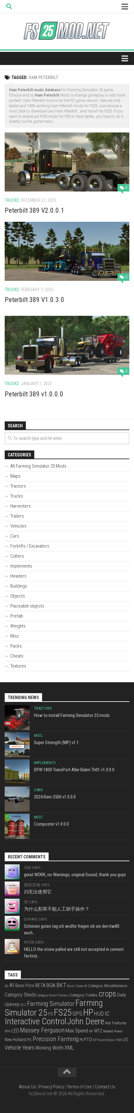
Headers (18, 576)
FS (50, 1014)
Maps (15, 476)
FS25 (63, 1012)
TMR (119, 1040)
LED (15, 1030)
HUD (99, 1013)
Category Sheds (20, 995)
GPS (77, 1013)
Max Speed (76, 1030)
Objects (17, 596)
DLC (23, 1005)
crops (107, 993)
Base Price (24, 985)
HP (88, 1012)
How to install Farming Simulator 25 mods (72, 715)
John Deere (85, 1021)
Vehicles (18, 526)
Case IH (81, 986)
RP (95, 1040)
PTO (88, 1039)
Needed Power (113, 1031)
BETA (40, 985)
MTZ (98, 1030)
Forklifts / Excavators (29, 546)
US (125, 1039)
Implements (21, 566)
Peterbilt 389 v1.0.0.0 (34, 394)
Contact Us (105, 1087)
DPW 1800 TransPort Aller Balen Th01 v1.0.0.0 (74, 770)
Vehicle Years (19, 1047)
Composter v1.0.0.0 (51, 824)
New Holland (15, 1039)
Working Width (49, 1048)
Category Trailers (84, 995)
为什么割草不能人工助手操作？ (56, 909)
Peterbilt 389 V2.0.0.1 (34, 210)
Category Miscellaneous (107, 985)
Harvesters (20, 506)
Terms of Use (79, 1087)
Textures (18, 666)
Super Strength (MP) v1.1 (56, 742)
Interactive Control (35, 1021)
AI (11, 985)
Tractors (18, 486)
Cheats (16, 656)
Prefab (16, 616)
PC (29, 1039)
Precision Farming (56, 1039)
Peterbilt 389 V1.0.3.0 (34, 300)
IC (107, 1013)
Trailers (17, 516)
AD (6, 986)
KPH (8, 1031)
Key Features (116, 1022)
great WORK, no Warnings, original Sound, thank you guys (75, 874)
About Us (27, 1087)
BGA (50, 985)
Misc (14, 636)
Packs (16, 646)
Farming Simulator (50, 1003)
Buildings (18, 586)
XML (69, 1048)
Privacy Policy (51, 1087)
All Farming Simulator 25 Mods (38, 466)
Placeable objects (27, 606)
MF (91, 1031)
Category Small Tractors (53, 995)
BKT (61, 985)
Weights (18, 626)
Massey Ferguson (42, 1030)
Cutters (17, 556)
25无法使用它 (38, 892)
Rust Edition (106, 1040)
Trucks (12, 200)
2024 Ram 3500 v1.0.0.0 (55, 797)
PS (81, 1040)
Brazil (71, 986)
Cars (14, 536)
